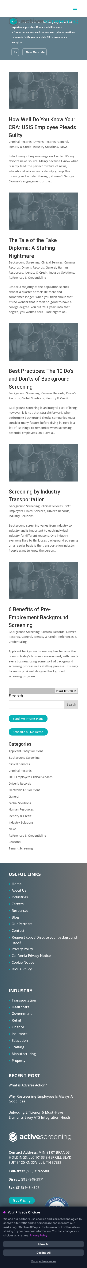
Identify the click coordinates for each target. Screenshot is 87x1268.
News (64, 147)
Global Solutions (33, 398)
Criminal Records (20, 142)
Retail (16, 1020)
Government (22, 1013)
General (62, 142)
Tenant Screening (21, 848)
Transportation (24, 1000)
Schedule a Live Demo (28, 732)
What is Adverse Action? (28, 1085)
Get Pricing (22, 1200)
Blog (15, 917)
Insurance (19, 1033)
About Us (19, 890)
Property (18, 1060)
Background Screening (24, 262)
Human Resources (21, 809)
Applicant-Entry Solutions (26, 751)
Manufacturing (24, 1053)
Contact (18, 930)
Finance (18, 1027)
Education (20, 1040)
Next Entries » (66, 691)
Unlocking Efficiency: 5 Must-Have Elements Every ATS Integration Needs (40, 1115)
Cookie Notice (23, 962)
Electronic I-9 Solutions (24, 790)
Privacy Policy (22, 949)
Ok (15, 52)
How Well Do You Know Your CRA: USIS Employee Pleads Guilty (42, 127)
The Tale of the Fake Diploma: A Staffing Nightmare (33, 248)
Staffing (18, 1047)
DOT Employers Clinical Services (31, 777)
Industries (20, 897)
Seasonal (15, 842)
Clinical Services (52, 262)
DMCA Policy (22, 969)
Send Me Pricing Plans (28, 719)
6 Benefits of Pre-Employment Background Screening (38, 617)
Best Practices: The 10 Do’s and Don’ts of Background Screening (41, 379)
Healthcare (20, 1007)
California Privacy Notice (31, 955)
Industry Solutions (45, 147)
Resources (20, 910)
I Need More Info (34, 52)
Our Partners (22, 924)
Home (17, 883)
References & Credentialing (27, 278)
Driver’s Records (44, 142)
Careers (18, 904)
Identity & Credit (20, 147)
